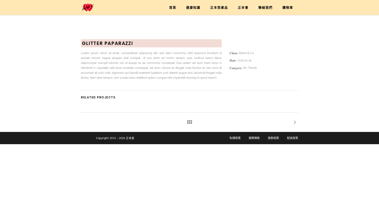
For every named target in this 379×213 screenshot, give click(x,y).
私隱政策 (235, 137)
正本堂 (130, 138)
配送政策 (292, 137)
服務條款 (254, 137)
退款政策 (273, 137)
